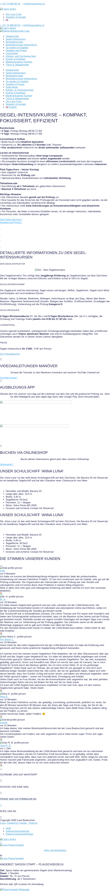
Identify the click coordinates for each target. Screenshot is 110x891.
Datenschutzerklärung (17, 831)
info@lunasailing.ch (33, 3)
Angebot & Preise (15, 84)
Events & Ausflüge (15, 59)
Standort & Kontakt (16, 17)
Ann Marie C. (7, 639)
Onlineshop (6, 464)
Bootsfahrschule (14, 42)
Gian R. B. (5, 745)
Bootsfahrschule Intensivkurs (21, 44)
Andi (2, 570)
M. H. (3, 599)
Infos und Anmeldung (55, 850)
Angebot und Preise (16, 50)
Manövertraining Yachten (19, 62)
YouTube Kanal (8, 378)
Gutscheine (12, 53)
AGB (8, 828)
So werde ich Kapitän (17, 47)
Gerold (3, 722)
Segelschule (12, 36)
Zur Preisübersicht (10, 354)
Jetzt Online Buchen (10, 219)
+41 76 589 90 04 (10, 3)
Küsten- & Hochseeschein (20, 90)
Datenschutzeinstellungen (19, 834)
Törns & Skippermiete (17, 64)
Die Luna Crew (13, 14)
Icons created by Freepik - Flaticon (18, 823)
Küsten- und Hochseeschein (21, 56)
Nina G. (4, 696)
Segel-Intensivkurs (16, 39)
